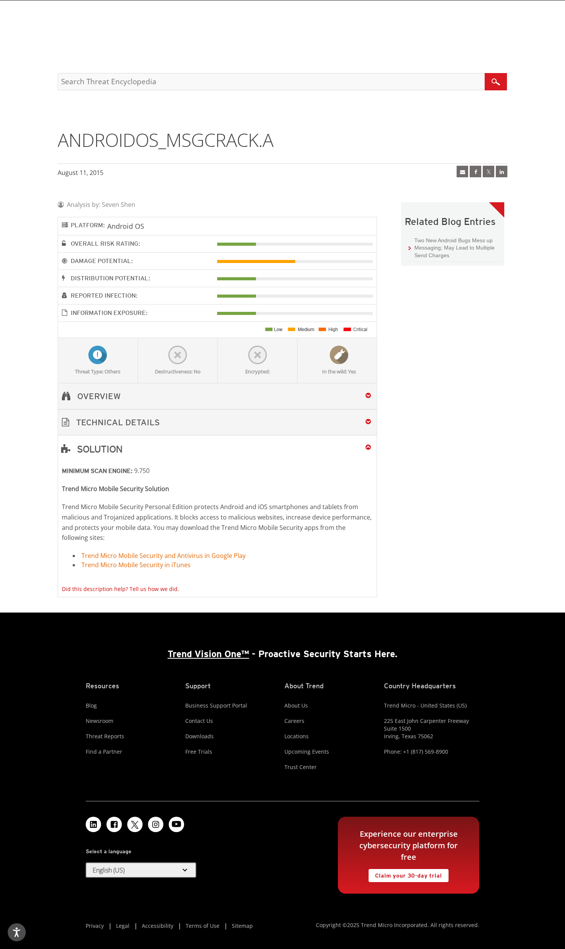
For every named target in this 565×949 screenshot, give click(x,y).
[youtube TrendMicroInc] (176, 824)
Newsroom (99, 720)
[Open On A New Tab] (488, 171)
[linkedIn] (501, 171)
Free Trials (198, 751)
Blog (91, 705)
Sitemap (242, 925)
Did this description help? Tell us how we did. (120, 589)
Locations (296, 736)
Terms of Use (202, 925)
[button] (217, 422)
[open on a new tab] (135, 824)
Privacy (95, 925)
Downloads (199, 736)
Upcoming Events (306, 751)
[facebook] (475, 171)
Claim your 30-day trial (405, 874)
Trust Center (300, 767)
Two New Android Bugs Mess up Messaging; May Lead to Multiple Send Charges (454, 247)
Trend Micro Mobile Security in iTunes (136, 565)
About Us (296, 705)
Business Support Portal (216, 705)
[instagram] (155, 824)
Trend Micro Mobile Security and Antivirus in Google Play (163, 555)
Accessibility (157, 925)
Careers (294, 720)
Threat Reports (105, 736)
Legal (123, 925)
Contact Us (199, 720)
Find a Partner (104, 751)
